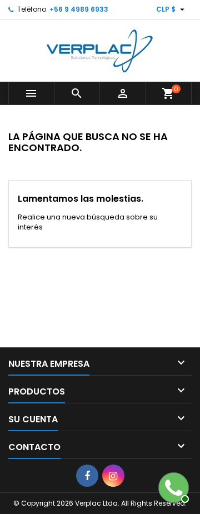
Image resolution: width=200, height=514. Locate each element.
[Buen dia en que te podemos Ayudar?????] (172, 486)
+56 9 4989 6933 (78, 9)
